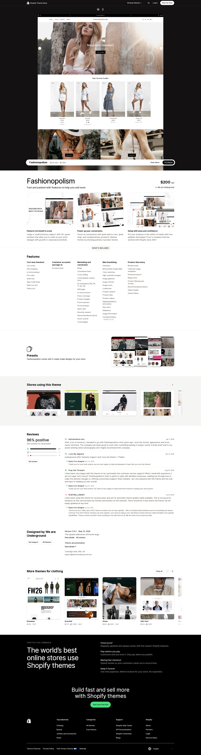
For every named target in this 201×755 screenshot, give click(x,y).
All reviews (33, 461)
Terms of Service (33, 749)
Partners (149, 730)
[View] (44, 403)
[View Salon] (149, 351)
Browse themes (133, 3)
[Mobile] (102, 9)
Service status (151, 738)
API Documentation (123, 730)
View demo (154, 162)
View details (69, 537)
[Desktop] (98, 9)
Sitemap (82, 749)
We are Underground (166, 187)
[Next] (172, 384)
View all (159, 571)
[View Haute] (123, 351)
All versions (80, 537)
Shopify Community (124, 734)
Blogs (118, 738)
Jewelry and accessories (66, 734)
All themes (47, 542)
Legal (148, 734)
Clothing (60, 725)
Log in (155, 3)
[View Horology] (136, 351)
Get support (33, 542)
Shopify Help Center (124, 725)
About (148, 725)
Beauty (59, 730)
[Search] (148, 3)
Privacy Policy (48, 749)
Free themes (91, 730)
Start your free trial (100, 705)
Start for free (167, 3)
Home (59, 738)
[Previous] (167, 384)
